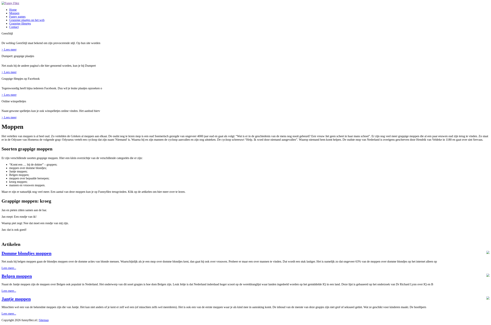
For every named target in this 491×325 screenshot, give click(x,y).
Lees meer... (9, 268)
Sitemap (44, 320)
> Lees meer (9, 49)
